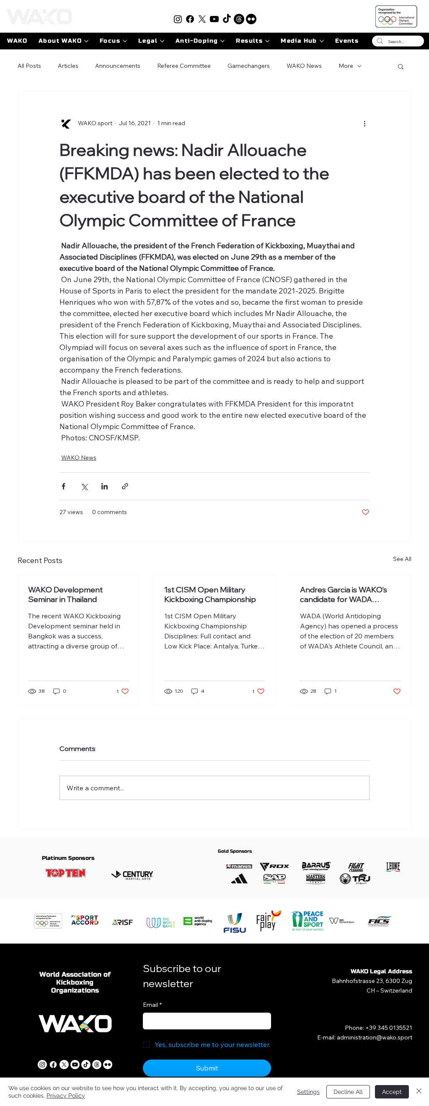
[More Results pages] (267, 41)
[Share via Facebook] (63, 486)
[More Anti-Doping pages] (222, 41)
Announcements (117, 65)
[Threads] (239, 19)
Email (152, 1004)
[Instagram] (178, 19)
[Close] (419, 1091)
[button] (401, 66)
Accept (392, 1091)
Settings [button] (308, 1091)
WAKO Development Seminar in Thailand (65, 594)
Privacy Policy (66, 1095)
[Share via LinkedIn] (105, 486)
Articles (68, 65)
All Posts (29, 65)
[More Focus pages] (125, 41)
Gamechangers (248, 65)
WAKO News (304, 65)
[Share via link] (125, 486)
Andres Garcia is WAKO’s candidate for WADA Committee (343, 594)
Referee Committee (184, 65)
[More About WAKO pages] (86, 41)
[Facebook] (190, 19)
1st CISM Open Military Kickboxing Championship (210, 594)
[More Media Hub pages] (322, 41)
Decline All (348, 1091)
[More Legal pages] (162, 41)
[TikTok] (227, 19)
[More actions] (364, 123)
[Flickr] (251, 19)
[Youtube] (214, 19)
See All (402, 559)
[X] (202, 19)
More (346, 65)
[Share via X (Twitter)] (84, 486)
